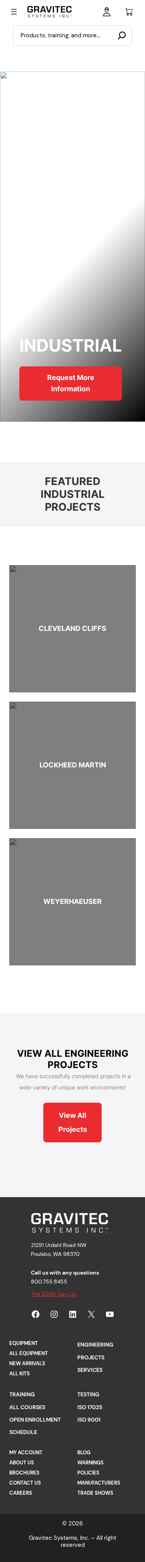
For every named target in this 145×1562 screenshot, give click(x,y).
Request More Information (70, 383)
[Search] (121, 35)
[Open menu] (14, 11)
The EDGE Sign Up (54, 1294)
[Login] (106, 11)
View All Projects (72, 1122)
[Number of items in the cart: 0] (129, 11)
